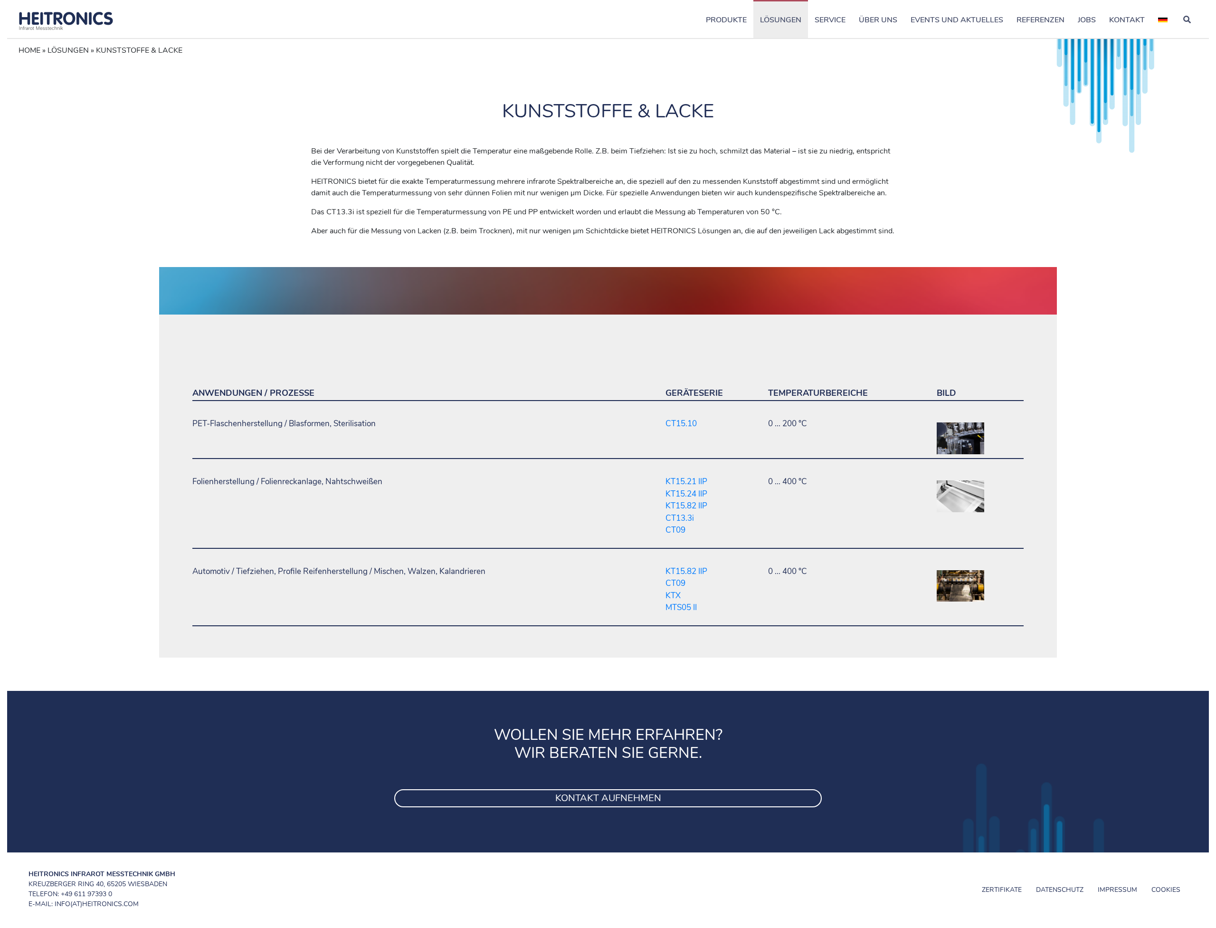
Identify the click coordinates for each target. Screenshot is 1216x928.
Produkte (726, 20)
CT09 (675, 530)
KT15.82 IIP (686, 505)
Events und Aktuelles (957, 20)
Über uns (878, 20)
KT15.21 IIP (686, 481)
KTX (673, 595)
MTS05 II (681, 607)
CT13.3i (679, 518)
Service (830, 20)
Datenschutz (1059, 889)
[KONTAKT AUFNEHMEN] (608, 786)
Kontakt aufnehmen (608, 798)
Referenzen (1040, 20)
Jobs (1087, 20)
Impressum (1117, 889)
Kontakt (1127, 20)
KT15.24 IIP (686, 493)
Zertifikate (1002, 889)
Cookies (1165, 889)
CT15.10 (681, 423)
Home (29, 50)
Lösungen (780, 20)
